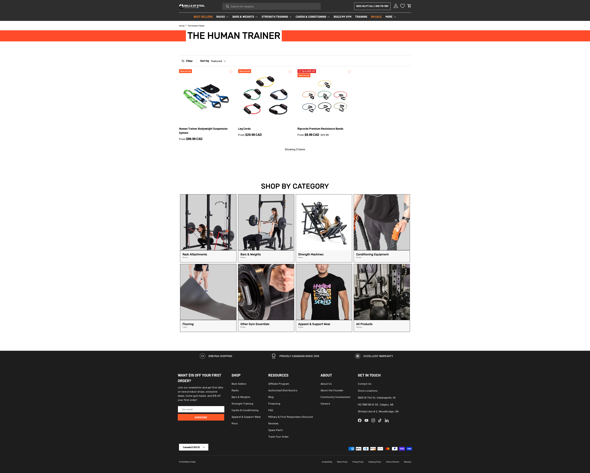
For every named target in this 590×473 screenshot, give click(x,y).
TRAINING (361, 16)
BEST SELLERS (203, 16)
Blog (271, 397)
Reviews (273, 423)
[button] (409, 5)
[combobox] (271, 6)
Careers (325, 403)
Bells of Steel (190, 462)
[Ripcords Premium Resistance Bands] (324, 96)
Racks (235, 390)
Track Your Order (278, 436)
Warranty (407, 462)
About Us (326, 383)
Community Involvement (335, 397)
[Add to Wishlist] (230, 72)
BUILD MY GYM (342, 16)
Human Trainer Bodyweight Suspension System (203, 130)
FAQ (270, 410)
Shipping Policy (374, 462)
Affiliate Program (278, 383)
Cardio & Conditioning (245, 410)
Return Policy (342, 462)
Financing (274, 403)
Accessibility (327, 462)
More (235, 423)
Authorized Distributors (282, 390)
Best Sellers (239, 383)
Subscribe (201, 417)
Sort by (204, 60)
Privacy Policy (358, 462)
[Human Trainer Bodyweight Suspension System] (206, 96)
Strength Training (242, 403)
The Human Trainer (196, 26)
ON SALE (376, 16)
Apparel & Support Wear (246, 416)
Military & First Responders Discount (290, 416)
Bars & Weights (241, 397)
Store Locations (368, 390)
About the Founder (332, 390)
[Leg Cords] (265, 96)
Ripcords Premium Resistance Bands (320, 128)
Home (181, 26)
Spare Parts (275, 430)
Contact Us (364, 383)
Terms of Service (392, 462)
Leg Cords (244, 128)
